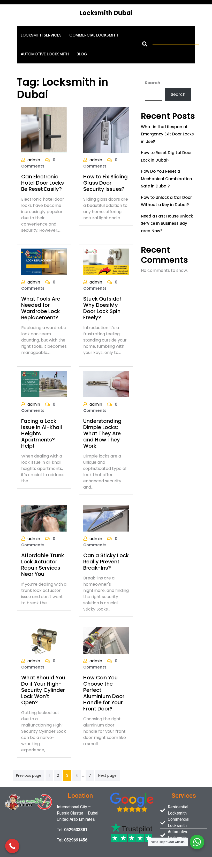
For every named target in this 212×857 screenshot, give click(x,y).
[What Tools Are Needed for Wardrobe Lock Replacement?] (44, 262)
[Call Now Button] (12, 846)
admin (33, 160)
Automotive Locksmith (45, 54)
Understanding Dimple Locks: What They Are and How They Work (102, 433)
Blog (82, 54)
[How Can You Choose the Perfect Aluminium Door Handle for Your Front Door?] (106, 640)
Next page (107, 775)
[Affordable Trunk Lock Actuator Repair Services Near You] (44, 518)
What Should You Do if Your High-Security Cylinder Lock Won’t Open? (43, 690)
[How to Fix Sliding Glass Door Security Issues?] (106, 130)
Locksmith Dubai (106, 13)
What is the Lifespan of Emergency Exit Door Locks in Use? (167, 134)
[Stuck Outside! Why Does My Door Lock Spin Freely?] (106, 262)
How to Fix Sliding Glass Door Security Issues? (105, 183)
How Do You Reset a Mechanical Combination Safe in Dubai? (166, 179)
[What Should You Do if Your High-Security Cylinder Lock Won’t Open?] (44, 640)
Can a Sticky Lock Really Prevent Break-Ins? (106, 561)
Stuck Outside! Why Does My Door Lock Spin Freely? (102, 308)
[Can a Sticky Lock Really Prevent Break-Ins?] (106, 518)
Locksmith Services (41, 35)
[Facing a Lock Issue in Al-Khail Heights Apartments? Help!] (44, 384)
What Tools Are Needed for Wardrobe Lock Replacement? (40, 308)
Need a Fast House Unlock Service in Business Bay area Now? (167, 223)
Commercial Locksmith (93, 35)
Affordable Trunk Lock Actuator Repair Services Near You (42, 565)
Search (152, 83)
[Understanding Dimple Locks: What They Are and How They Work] (106, 384)
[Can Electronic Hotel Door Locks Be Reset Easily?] (44, 130)
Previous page (28, 775)
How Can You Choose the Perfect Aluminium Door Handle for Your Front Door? (103, 693)
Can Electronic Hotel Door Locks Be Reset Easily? (42, 183)
